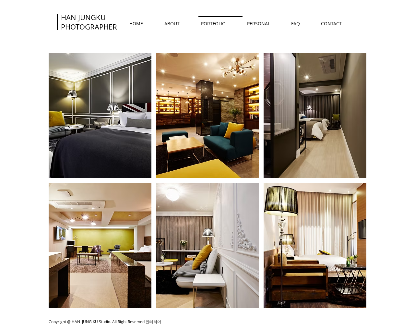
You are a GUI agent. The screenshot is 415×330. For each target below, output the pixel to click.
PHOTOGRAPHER (89, 26)
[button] (100, 115)
